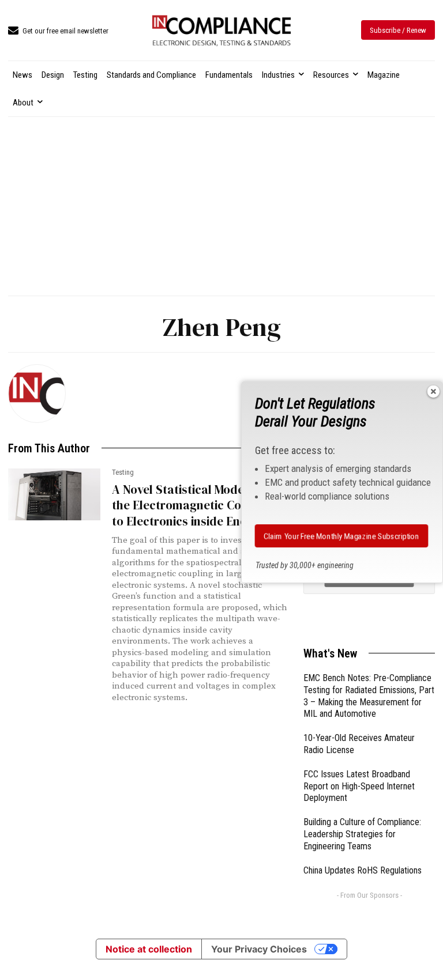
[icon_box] (58, 31)
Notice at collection (149, 949)
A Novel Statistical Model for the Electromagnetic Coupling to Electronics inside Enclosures (199, 505)
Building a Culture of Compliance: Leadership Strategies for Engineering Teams (362, 834)
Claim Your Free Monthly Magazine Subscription (341, 535)
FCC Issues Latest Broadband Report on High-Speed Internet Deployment (359, 786)
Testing (123, 472)
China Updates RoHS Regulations (362, 870)
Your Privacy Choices (259, 949)
